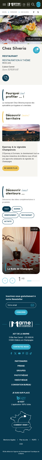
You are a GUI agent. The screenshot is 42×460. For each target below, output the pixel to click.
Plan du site (23, 440)
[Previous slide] (5, 280)
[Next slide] (12, 280)
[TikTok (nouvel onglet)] (31, 353)
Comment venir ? (21, 425)
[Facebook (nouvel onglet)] (11, 353)
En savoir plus (10, 168)
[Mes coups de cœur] (28, 4)
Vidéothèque (21, 380)
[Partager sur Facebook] (33, 12)
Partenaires (21, 361)
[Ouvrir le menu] (4, 4)
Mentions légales (9, 440)
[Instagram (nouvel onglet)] (27, 353)
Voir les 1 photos (33, 39)
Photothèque (21, 375)
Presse (21, 366)
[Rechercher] (33, 4)
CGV (21, 444)
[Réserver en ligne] (38, 4)
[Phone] (5, 78)
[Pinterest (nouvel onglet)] (23, 353)
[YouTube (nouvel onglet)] (19, 353)
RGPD (34, 440)
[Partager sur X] (38, 12)
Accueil (4, 12)
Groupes (21, 371)
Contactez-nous (21, 347)
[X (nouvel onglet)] (15, 353)
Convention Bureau (21, 385)
